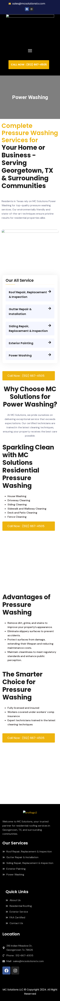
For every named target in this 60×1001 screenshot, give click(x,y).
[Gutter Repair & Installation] (49, 308)
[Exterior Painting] (49, 342)
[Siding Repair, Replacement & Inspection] (49, 325)
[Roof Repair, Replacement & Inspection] (49, 291)
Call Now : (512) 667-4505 (25, 376)
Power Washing (20, 355)
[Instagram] (31, 9)
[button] (30, 50)
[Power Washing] (49, 354)
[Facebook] (27, 9)
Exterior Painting (21, 343)
